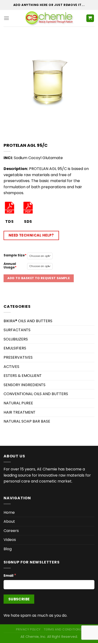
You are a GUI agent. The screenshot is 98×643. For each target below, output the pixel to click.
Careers (11, 530)
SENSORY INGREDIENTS (24, 385)
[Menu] (6, 18)
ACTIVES (11, 366)
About (9, 521)
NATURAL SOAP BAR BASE (27, 421)
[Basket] (90, 18)
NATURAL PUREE (18, 403)
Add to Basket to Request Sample (38, 278)
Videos (10, 539)
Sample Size (14, 255)
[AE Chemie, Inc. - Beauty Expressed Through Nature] (49, 18)
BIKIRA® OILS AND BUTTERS (28, 321)
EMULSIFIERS (15, 348)
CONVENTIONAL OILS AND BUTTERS (36, 394)
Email (10, 575)
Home (9, 512)
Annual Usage (10, 265)
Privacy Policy (28, 629)
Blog (8, 549)
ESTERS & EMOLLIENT (23, 375)
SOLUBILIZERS (16, 339)
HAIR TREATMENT (19, 412)
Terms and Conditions (63, 629)
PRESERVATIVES (18, 357)
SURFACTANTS (17, 330)
